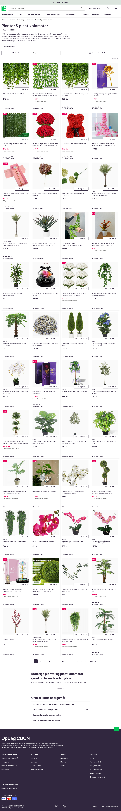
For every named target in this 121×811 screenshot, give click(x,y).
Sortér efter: (97, 53)
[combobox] (46, 8)
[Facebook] (64, 806)
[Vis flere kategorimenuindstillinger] (118, 14)
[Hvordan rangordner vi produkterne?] (90, 53)
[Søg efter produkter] (82, 8)
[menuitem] (8, 14)
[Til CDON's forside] (4, 8)
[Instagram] (57, 806)
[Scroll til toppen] (116, 729)
